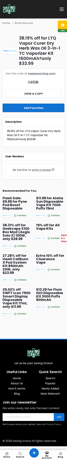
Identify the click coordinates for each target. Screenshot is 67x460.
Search (50, 378)
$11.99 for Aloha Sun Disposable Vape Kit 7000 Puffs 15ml (49, 203)
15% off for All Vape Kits (48, 226)
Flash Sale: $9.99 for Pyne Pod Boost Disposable (15, 203)
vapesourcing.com (41, 73)
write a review (41, 170)
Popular (50, 383)
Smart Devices (24, 23)
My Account (47, 456)
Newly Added (50, 388)
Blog (17, 394)
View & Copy (33, 94)
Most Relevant (50, 394)
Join (59, 417)
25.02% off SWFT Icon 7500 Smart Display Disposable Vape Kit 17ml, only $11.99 (16, 298)
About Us (17, 383)
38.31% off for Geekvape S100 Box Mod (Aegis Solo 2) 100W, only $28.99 (16, 232)
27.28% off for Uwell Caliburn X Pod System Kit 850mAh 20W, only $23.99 (15, 264)
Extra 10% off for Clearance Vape (50, 259)
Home (6, 23)
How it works (16, 388)
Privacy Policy (53, 424)
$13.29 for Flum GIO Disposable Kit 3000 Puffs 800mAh (49, 294)
